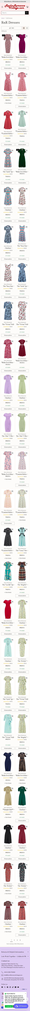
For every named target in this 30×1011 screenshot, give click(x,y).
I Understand (9, 1006)
